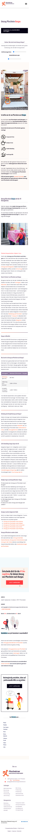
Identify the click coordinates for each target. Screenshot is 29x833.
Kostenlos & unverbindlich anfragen (11, 30)
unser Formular (5, 663)
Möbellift (19, 425)
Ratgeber (9, 831)
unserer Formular (19, 176)
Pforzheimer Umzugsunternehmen (7, 253)
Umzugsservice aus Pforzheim (16, 649)
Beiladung (4, 377)
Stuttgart (18, 282)
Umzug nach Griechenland (17, 540)
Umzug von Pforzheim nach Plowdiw (13, 528)
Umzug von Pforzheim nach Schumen (13, 525)
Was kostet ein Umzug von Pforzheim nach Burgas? (13, 484)
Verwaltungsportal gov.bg (8, 470)
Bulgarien (16, 253)
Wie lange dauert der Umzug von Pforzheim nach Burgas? (13, 500)
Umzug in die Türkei (6, 542)
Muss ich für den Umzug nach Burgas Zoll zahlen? (13, 503)
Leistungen (16, 653)
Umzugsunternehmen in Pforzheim (13, 643)
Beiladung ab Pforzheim (15, 314)
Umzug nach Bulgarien (7, 267)
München (3, 284)
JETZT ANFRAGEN (14, 686)
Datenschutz (19, 831)
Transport (14, 316)
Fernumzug (19, 269)
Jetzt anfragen (14, 582)
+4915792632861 (5, 609)
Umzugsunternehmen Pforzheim (11, 828)
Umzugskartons (13, 430)
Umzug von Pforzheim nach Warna (13, 521)
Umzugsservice (7, 800)
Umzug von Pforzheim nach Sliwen (13, 523)
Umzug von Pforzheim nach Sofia (12, 527)
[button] (26, 3)
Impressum (14, 831)
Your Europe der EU (17, 472)
